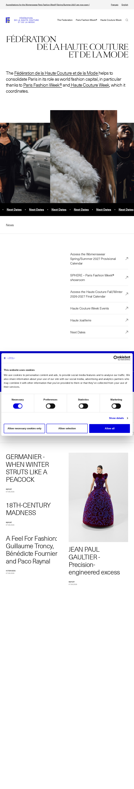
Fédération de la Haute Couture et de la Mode (56, 73)
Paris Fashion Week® (42, 85)
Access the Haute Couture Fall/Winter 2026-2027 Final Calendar (96, 294)
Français (114, 4)
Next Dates (77, 332)
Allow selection (67, 428)
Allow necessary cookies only (24, 428)
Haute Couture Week (89, 85)
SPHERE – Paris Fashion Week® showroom (92, 277)
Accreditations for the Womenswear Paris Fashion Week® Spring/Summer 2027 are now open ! (48, 4)
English (125, 4)
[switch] (50, 406)
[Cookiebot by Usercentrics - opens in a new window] (116, 358)
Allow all (110, 428)
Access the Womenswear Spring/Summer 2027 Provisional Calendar (93, 258)
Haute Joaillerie (80, 320)
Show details (116, 418)
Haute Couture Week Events (89, 308)
